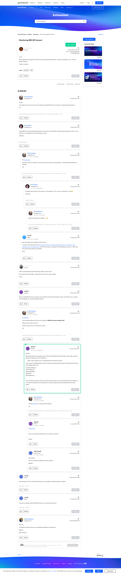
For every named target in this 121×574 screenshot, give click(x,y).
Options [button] (101, 34)
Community (69, 7)
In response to (33, 156)
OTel (41, 7)
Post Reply (72, 545)
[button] (89, 571)
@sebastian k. (27, 160)
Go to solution (71, 45)
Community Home (21, 7)
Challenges (55, 7)
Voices (62, 7)
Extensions (36, 34)
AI (36, 7)
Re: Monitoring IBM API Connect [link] (47, 34)
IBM (31, 70)
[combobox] (60, 21)
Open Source (47, 7)
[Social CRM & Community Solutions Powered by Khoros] (100, 555)
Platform (31, 7)
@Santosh (26, 317)
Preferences (110, 571)
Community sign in (98, 7)
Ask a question (89, 39)
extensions (26, 70)
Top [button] (20, 554)
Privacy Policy (53, 571)
